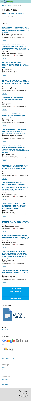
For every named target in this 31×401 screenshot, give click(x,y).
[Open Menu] (1, 1)
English (4, 367)
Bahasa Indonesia (7, 370)
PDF (5, 40)
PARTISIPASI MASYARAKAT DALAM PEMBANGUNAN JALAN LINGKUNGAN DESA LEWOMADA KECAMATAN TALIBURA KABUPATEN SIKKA (15, 65)
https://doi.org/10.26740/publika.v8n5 (14, 13)
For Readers (5, 379)
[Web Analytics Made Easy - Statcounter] (4, 328)
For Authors (5, 382)
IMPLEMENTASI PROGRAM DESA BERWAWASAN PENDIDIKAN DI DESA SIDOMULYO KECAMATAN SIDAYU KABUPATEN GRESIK (15, 272)
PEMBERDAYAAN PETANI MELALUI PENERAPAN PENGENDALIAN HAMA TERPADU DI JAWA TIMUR (15, 222)
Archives (8, 5)
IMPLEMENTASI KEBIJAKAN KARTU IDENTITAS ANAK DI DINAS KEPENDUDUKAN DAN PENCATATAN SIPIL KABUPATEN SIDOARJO (14, 131)
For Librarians (5, 384)
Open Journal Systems (8, 358)
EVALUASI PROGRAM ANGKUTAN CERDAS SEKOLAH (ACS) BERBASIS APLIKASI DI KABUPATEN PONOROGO (13, 99)
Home (3, 5)
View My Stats (6, 330)
